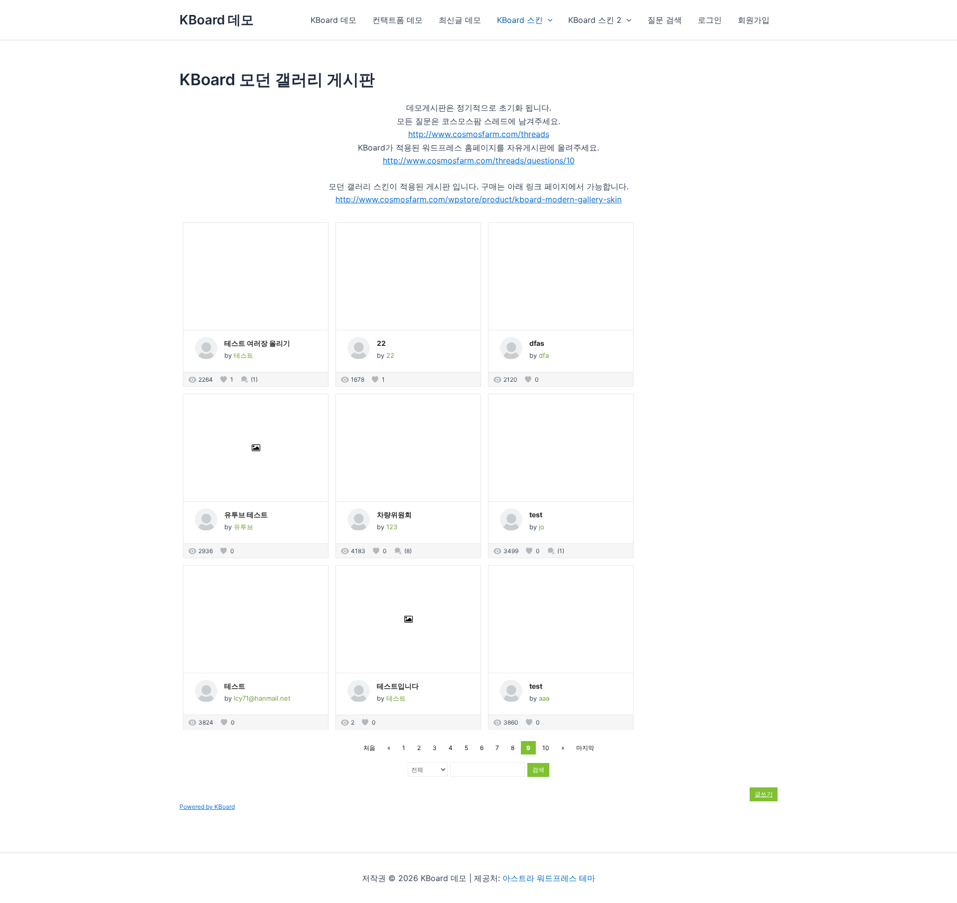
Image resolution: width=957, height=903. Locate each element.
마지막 (585, 748)
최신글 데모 (460, 20)
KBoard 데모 (216, 19)
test (535, 514)
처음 (369, 748)
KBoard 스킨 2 (595, 20)
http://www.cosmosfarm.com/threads (478, 134)
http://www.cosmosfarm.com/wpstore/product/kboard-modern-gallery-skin (478, 199)
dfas (536, 343)
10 (545, 748)
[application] (548, 20)
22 (381, 343)
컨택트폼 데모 (397, 20)
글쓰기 (764, 794)
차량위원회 (394, 514)
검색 (538, 769)
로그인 (710, 20)
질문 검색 (664, 20)
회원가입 (754, 20)
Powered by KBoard (207, 806)
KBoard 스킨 (520, 20)
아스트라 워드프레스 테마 (548, 878)
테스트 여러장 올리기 (257, 343)
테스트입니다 (398, 686)
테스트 (234, 686)
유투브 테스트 (246, 514)
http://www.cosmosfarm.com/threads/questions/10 (479, 160)
